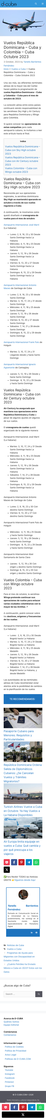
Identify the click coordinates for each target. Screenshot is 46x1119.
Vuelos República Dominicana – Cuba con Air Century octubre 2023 (22, 161)
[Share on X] (7, 870)
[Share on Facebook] (14, 862)
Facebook (10, 1078)
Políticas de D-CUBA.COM (18, 1059)
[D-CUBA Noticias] (9, 3)
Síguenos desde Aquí (24, 880)
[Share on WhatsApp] (36, 862)
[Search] (38, 994)
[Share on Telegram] (29, 862)
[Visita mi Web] (36, 932)
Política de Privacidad (15, 1050)
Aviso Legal (10, 1054)
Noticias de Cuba (15, 945)
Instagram (10, 1074)
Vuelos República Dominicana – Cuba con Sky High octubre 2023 (22, 150)
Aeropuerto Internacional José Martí (21, 225)
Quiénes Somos (11, 1021)
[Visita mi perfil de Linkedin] (31, 932)
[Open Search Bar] (36, 3)
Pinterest (9, 1082)
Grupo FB (9, 1086)
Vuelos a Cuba (18, 69)
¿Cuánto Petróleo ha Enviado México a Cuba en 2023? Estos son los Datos (23, 968)
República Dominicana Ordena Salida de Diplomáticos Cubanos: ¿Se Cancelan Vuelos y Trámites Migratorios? (23, 773)
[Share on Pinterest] (21, 862)
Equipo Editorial (11, 1025)
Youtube (9, 1070)
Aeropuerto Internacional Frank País (22, 342)
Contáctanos (10, 1035)
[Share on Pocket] (7, 862)
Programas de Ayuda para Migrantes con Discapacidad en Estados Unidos (19, 957)
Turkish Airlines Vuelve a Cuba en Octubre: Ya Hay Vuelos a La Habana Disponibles (23, 811)
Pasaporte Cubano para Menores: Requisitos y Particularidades (19, 735)
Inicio (6, 69)
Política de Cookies (14, 1047)
